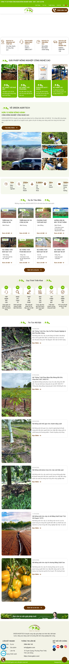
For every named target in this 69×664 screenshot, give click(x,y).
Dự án (12, 644)
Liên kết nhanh (9, 641)
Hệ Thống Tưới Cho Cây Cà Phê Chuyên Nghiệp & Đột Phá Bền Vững (49, 332)
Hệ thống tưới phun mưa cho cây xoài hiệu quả (47, 470)
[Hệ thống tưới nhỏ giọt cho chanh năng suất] (16, 441)
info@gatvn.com (29, 647)
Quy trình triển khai (34, 280)
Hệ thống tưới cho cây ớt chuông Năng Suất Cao (48, 562)
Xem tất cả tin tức (33, 608)
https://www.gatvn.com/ (32, 656)
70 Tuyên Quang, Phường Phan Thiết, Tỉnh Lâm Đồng (35, 652)
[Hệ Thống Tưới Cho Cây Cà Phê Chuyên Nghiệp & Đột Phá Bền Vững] (16, 348)
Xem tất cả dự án (33, 270)
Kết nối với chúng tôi (60, 642)
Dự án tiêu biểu (34, 200)
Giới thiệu (37, 5)
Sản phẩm (13, 647)
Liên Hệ (59, 5)
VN (64, 5)
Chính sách (13, 654)
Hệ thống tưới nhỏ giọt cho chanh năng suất (47, 424)
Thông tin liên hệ (28, 641)
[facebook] (3, 646)
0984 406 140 (28, 644)
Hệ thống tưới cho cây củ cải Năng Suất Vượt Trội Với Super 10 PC (49, 517)
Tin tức (44, 5)
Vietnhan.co (65, 662)
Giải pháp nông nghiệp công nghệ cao (29, 60)
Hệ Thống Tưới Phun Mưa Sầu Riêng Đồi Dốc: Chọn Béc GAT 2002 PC (47, 378)
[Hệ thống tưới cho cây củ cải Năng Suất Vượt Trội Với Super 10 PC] (16, 533)
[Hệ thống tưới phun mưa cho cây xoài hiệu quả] (16, 487)
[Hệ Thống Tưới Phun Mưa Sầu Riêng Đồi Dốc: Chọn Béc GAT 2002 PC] (16, 395)
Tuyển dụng (52, 5)
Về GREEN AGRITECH (20, 108)
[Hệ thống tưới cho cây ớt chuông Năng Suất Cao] (16, 580)
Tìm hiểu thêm (10, 128)
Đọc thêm (35, 343)
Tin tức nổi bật (34, 323)
